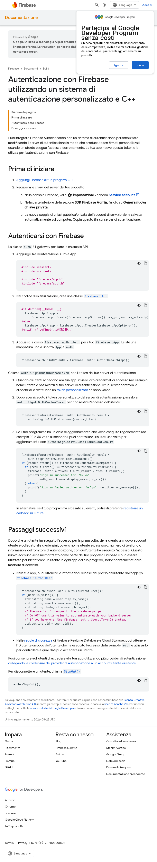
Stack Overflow (116, 748)
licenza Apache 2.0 (116, 704)
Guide (9, 741)
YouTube (61, 761)
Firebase (13, 68)
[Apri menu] (6, 5)
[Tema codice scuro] (139, 263)
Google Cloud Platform (20, 819)
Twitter (60, 754)
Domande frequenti (119, 767)
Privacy (22, 842)
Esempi (9, 754)
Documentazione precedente (125, 774)
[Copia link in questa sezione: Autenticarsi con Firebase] (88, 236)
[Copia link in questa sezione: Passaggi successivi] (70, 530)
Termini (9, 842)
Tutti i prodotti (14, 826)
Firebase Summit (66, 748)
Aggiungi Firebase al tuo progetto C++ (45, 180)
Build (46, 68)
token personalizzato (72, 390)
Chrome (10, 806)
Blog (58, 741)
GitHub (9, 767)
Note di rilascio (115, 761)
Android (10, 800)
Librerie (10, 761)
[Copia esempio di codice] (145, 263)
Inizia (140, 65)
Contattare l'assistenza (121, 741)
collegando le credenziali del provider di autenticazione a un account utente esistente (72, 663)
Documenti (31, 68)
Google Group (115, 754)
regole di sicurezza (38, 640)
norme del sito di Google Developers (52, 708)
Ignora (118, 65)
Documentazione (21, 17)
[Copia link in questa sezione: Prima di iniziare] (58, 169)
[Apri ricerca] (96, 4)
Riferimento (12, 748)
